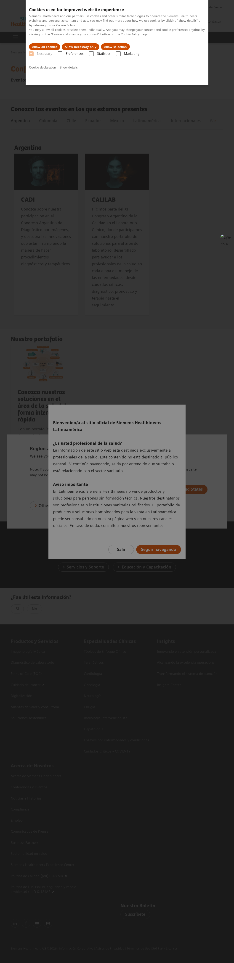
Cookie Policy (65, 25)
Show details (68, 67)
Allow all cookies (44, 47)
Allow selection (115, 47)
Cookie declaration (42, 67)
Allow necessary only (80, 47)
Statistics (103, 54)
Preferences (74, 54)
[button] (225, 239)
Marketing (131, 54)
